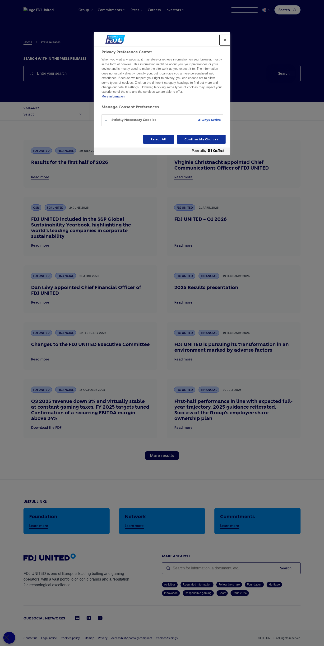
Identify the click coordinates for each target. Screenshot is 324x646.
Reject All (159, 139)
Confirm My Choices (201, 139)
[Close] (225, 40)
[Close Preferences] (9, 638)
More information (113, 96)
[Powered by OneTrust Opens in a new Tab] (210, 152)
